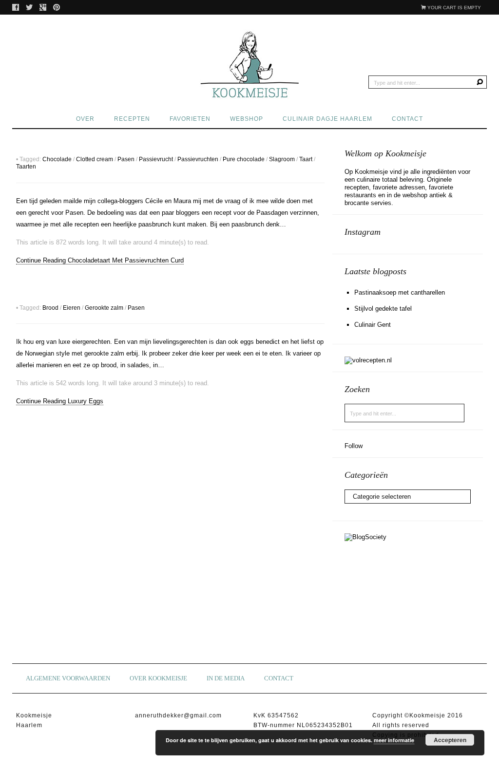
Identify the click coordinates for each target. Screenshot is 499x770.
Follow (354, 446)
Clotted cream (94, 159)
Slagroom (282, 159)
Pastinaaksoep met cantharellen (399, 292)
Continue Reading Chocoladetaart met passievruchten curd (100, 260)
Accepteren (450, 739)
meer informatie (394, 740)
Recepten (132, 118)
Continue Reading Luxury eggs (59, 401)
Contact (407, 118)
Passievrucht (156, 159)
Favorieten (190, 118)
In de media (226, 678)
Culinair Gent (372, 324)
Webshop (246, 118)
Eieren (71, 307)
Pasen (125, 159)
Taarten (26, 166)
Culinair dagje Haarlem (327, 118)
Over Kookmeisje (158, 678)
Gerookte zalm (104, 307)
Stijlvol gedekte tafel (383, 308)
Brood (50, 307)
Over (85, 118)
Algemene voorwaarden (68, 678)
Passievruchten (197, 159)
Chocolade (57, 159)
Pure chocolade (244, 159)
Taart (305, 159)
